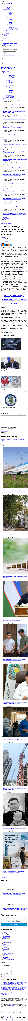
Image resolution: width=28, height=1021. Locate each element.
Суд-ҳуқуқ (11, 25)
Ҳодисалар (8, 223)
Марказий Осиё (15, 983)
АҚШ (22, 982)
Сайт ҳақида (9, 1019)
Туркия (19, 985)
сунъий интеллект (14, 989)
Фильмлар (11, 20)
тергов (5, 990)
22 (9, 973)
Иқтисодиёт (11, 27)
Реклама (14, 1019)
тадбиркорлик (22, 989)
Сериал (10, 22)
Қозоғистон (13, 992)
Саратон (8, 985)
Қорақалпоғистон (21, 992)
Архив (4, 934)
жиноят (18, 987)
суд (9, 989)
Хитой (2, 987)
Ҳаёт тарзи (11, 15)
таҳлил (2, 990)
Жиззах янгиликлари (8, 952)
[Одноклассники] (3, 245)
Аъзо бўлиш (14, 924)
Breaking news (6, 9)
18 (3, 973)
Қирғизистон (7, 992)
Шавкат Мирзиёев (8, 987)
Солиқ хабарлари (13, 28)
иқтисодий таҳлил (10, 988)
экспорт (2, 992)
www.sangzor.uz (12, 1005)
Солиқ (11, 985)
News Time (8, 7)
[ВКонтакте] (1, 245)
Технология (6, 954)
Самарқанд (3, 985)
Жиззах (5, 36)
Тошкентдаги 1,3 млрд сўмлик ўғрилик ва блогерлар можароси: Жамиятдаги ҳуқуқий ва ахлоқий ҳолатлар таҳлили (14, 175)
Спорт (4, 34)
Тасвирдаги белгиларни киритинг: (9, 427)
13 (6, 971)
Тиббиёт (11, 13)
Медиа (7, 17)
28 (7, 974)
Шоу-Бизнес (9, 32)
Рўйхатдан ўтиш (7, 45)
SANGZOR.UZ (8, 68)
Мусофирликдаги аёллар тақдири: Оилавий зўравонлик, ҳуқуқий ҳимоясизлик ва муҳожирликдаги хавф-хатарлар (14, 206)
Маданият (5, 949)
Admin (4, 237)
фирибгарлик (16, 990)
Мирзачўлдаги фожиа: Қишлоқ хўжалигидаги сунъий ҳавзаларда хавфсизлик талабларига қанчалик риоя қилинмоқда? (14, 127)
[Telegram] (11, 245)
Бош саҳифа (6, 71)
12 (4, 971)
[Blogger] (9, 245)
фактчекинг (10, 990)
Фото (10, 18)
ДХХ (25, 982)
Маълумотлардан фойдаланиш (10, 43)
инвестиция (3, 988)
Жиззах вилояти (8, 983)
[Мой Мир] (5, 245)
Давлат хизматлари (13, 29)
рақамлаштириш (4, 989)
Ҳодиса (5, 217)
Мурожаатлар (6, 936)
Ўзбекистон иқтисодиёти (15, 982)
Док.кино (11, 23)
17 (1, 973)
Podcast (7, 8)
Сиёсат (5, 38)
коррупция (17, 988)
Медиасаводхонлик (7, 3)
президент (22, 988)
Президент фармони (15, 984)
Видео (10, 19)
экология (25, 990)
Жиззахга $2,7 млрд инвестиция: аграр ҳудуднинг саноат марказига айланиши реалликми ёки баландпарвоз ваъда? (15, 104)
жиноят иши (23, 987)
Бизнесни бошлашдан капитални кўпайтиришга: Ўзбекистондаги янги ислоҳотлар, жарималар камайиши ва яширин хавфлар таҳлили (15, 739)
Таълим (10, 12)
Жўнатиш (3, 432)
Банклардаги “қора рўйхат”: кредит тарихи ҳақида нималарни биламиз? (13, 391)
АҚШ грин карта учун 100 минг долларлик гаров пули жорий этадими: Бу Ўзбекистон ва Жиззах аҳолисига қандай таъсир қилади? (15, 134)
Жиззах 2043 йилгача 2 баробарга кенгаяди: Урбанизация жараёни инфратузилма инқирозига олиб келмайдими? (14, 119)
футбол (21, 990)
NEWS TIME (6, 945)
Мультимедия (9, 4)
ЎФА (2, 982)
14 (7, 971)
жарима (14, 987)
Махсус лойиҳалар (7, 72)
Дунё (10, 14)
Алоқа (4, 44)
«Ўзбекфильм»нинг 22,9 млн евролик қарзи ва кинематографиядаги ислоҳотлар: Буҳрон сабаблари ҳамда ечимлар (15, 703)
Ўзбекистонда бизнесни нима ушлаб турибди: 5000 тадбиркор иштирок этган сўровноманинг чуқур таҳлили (13, 872)
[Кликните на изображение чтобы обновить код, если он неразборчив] (14, 431)
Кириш (7, 46)
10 (1, 971)
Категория (8, 10)
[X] (7, 245)
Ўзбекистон (6, 950)
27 (6, 974)
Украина (23, 985)
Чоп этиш (5, 241)
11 (2, 971)
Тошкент (15, 985)
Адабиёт (5, 932)
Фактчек (8, 6)
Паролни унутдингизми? (9, 55)
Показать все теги (5, 993)
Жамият (8, 30)
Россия (21, 984)
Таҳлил (5, 35)
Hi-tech (7, 33)
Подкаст (5, 958)
